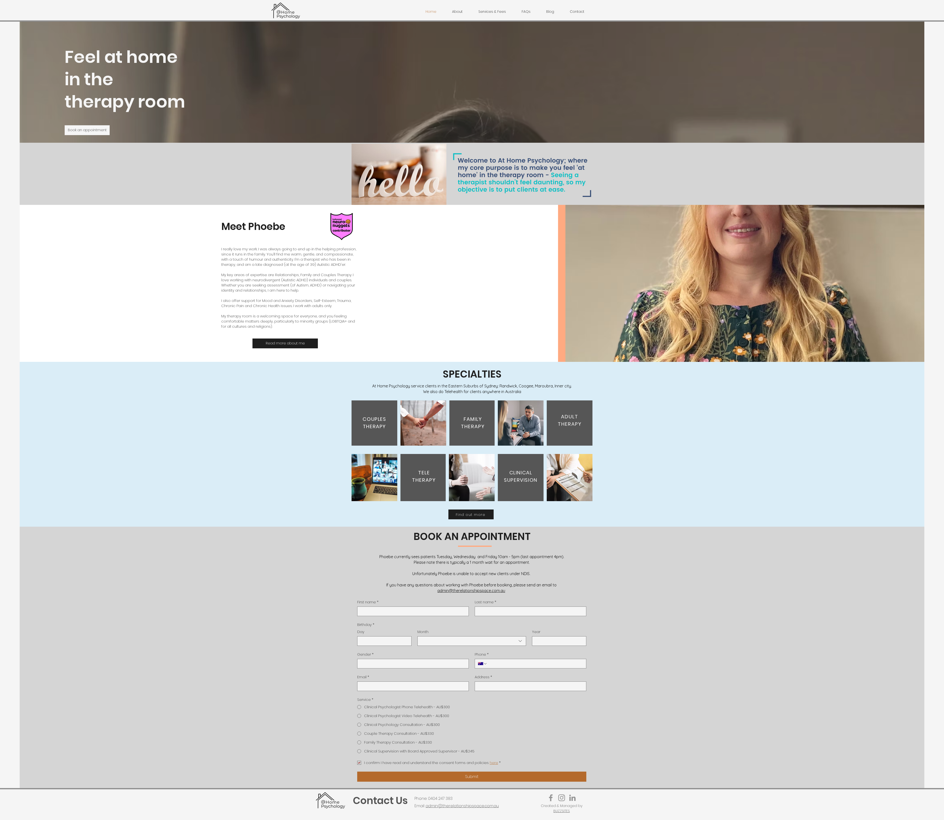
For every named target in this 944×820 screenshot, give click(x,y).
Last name (485, 602)
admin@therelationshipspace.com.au (471, 590)
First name (368, 602)
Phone (482, 654)
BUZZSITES (561, 810)
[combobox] (471, 641)
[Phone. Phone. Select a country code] (482, 664)
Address (483, 676)
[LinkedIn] (572, 797)
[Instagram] (561, 797)
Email (363, 676)
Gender (365, 654)
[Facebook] (550, 797)
